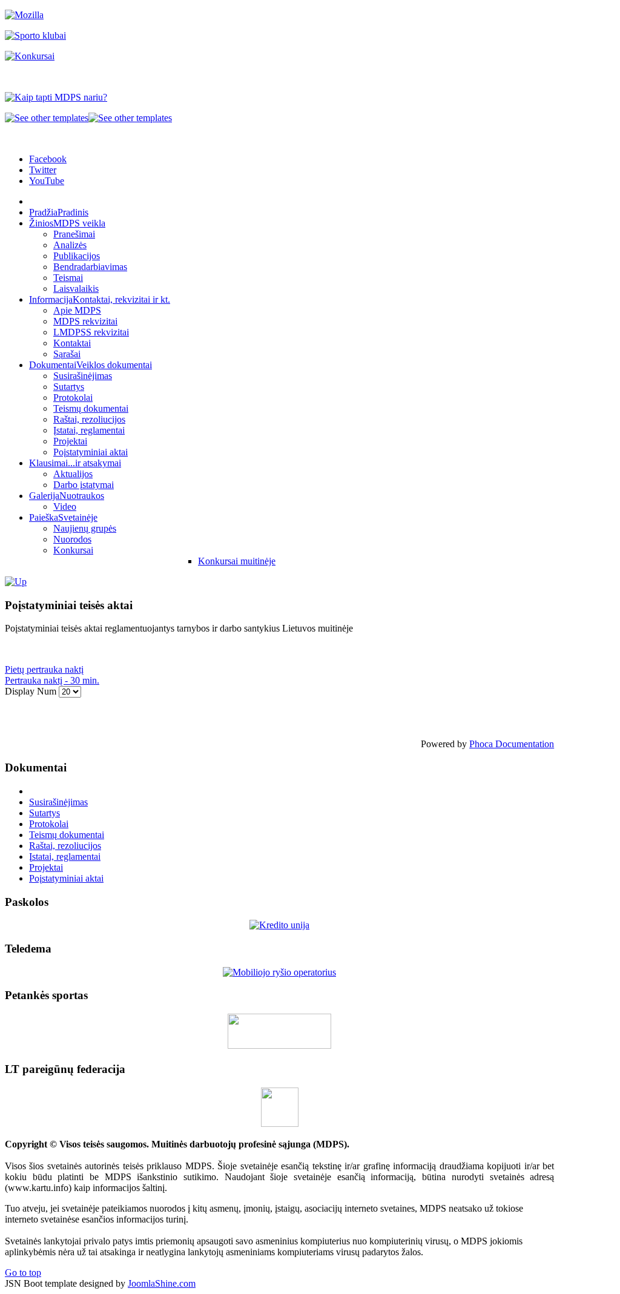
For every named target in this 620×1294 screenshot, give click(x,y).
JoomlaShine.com (162, 1283)
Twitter (42, 170)
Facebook (48, 159)
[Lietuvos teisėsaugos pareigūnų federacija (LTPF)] (279, 1123)
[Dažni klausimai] (16, 581)
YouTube (46, 181)
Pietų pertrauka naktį (44, 669)
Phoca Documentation (511, 744)
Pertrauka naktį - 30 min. (52, 680)
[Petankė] (279, 1045)
